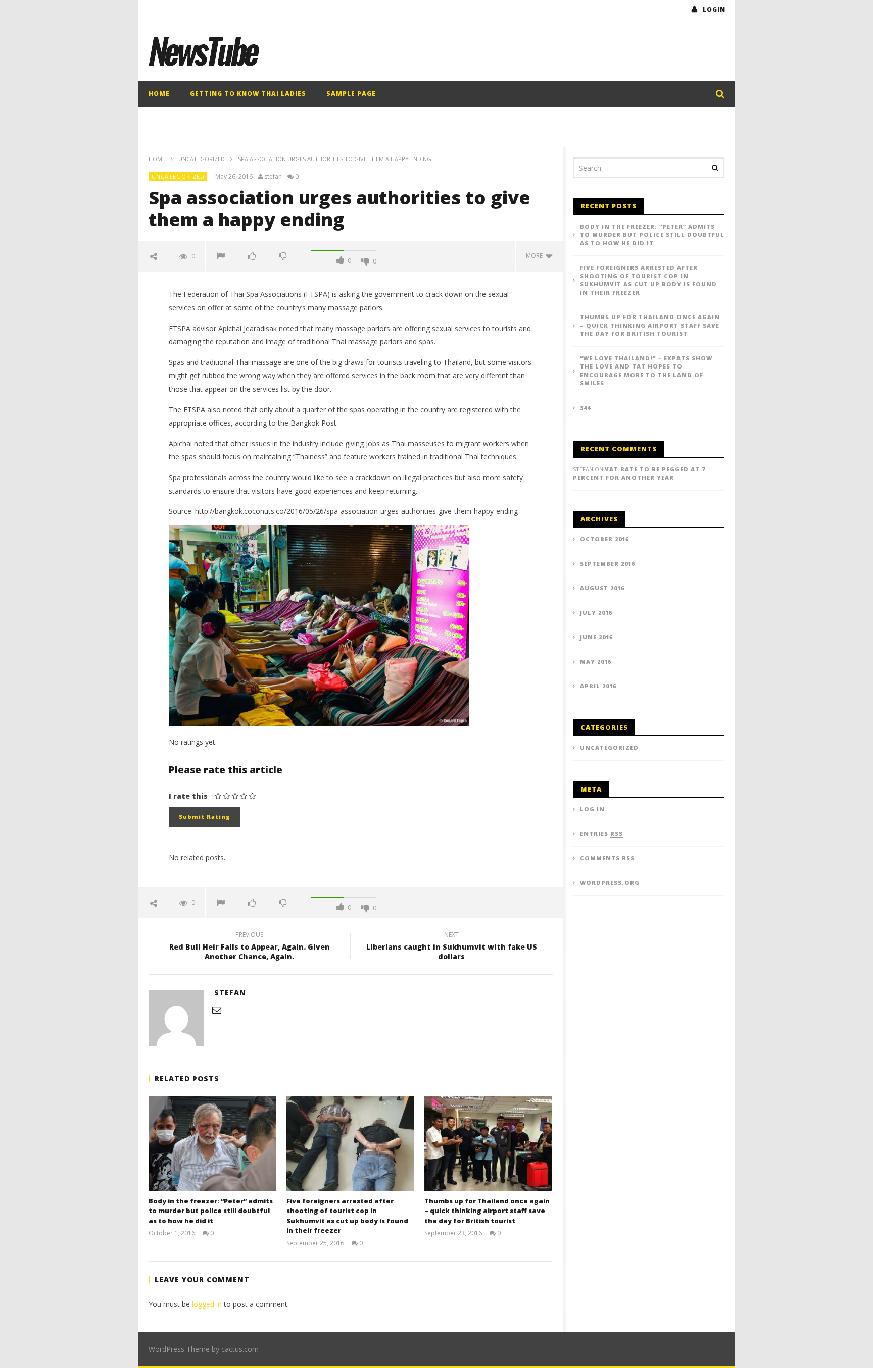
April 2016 (598, 686)
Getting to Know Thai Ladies (248, 93)
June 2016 (596, 637)
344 (585, 407)
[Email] (217, 1009)
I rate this (188, 796)
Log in (592, 809)
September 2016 (607, 563)
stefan (273, 177)
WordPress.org (610, 882)
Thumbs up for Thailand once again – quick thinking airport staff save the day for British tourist (487, 1210)
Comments (607, 858)
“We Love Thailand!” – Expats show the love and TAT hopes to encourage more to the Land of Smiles (646, 370)
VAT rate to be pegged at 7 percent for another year (639, 473)
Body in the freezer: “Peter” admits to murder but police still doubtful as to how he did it (211, 1210)
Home (159, 93)
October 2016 (604, 539)
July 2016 (596, 612)
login (714, 9)
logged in (207, 1304)
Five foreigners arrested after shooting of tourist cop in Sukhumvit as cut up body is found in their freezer (347, 1215)
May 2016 (595, 661)
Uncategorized (201, 159)
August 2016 (602, 588)
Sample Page (351, 93)
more (536, 255)
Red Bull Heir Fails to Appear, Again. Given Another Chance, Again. (249, 947)
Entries (601, 833)
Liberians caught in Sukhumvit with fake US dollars (451, 947)
